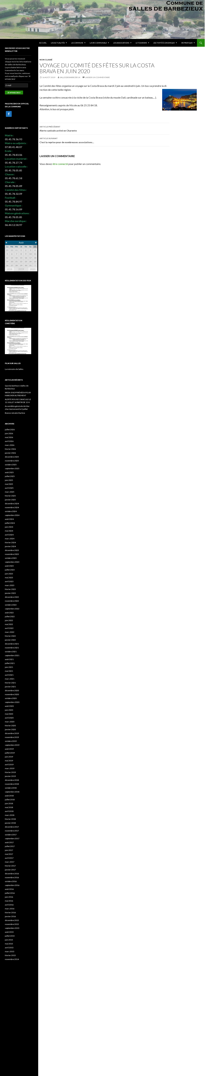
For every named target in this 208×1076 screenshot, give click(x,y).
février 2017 (10, 866)
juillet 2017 (10, 846)
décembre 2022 (12, 597)
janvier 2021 (10, 686)
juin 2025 (9, 480)
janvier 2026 (10, 453)
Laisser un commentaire (97, 77)
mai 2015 (9, 943)
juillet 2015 (10, 936)
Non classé (45, 59)
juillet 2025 (10, 476)
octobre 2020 (11, 698)
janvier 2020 (10, 729)
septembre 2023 (12, 562)
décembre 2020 (12, 690)
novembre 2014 (12, 959)
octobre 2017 (11, 834)
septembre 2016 (12, 885)
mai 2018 (9, 807)
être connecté (60, 163)
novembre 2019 (12, 737)
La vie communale (98, 43)
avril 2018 (9, 811)
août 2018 (9, 795)
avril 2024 (9, 534)
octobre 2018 (11, 788)
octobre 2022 (11, 605)
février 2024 (10, 542)
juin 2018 (9, 803)
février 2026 (10, 449)
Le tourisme (141, 43)
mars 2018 (9, 815)
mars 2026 (9, 445)
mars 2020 (9, 721)
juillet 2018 (10, 799)
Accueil (43, 43)
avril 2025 (9, 488)
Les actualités (58, 43)
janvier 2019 (10, 776)
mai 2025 (9, 484)
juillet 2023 (10, 570)
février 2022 (10, 636)
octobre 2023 (11, 558)
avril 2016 (9, 904)
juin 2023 (9, 573)
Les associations (121, 43)
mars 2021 (9, 679)
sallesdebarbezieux (70, 77)
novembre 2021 (12, 647)
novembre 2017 (12, 830)
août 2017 (9, 842)
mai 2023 (9, 577)
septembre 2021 (12, 655)
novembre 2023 (12, 554)
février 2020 (10, 725)
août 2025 (9, 472)
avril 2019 (9, 764)
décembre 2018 (12, 780)
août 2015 (9, 932)
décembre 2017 (12, 827)
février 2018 (10, 819)
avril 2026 (9, 441)
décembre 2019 (12, 733)
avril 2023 (9, 581)
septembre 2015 (12, 928)
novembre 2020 (12, 694)
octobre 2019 (11, 741)
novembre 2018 (12, 784)
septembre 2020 (12, 702)
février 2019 (10, 772)
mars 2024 (9, 538)
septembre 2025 (12, 468)
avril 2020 (9, 718)
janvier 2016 (10, 916)
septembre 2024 (12, 515)
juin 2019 (9, 756)
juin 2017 (9, 850)
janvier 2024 (10, 546)
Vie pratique (187, 43)
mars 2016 (9, 908)
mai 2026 (9, 437)
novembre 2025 (12, 460)
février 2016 (10, 912)
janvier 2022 (10, 640)
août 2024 (9, 519)
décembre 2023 (12, 550)
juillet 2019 (10, 753)
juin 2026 (9, 433)
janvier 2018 (10, 823)
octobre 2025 (11, 464)
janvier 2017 (10, 869)
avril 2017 (9, 858)
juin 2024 (9, 527)
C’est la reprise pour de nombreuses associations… (66, 140)
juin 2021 (9, 667)
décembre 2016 (12, 873)
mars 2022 (9, 632)
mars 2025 (9, 492)
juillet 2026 (10, 429)
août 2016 (9, 889)
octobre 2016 (11, 881)
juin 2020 (9, 710)
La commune (77, 43)
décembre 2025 (12, 457)
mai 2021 (9, 671)
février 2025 (10, 496)
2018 (9, 269)
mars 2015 (9, 951)
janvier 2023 (10, 593)
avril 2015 (9, 947)
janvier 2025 (10, 499)
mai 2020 (9, 714)
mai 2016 (9, 901)
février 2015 (10, 955)
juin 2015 (9, 940)
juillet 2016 (10, 893)
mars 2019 (9, 768)
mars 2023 (9, 585)
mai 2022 (9, 624)
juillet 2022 (10, 616)
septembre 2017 (12, 838)
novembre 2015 (12, 924)
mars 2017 (9, 862)
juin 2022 (9, 620)
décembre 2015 (12, 920)
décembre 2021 (12, 644)
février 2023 (10, 589)
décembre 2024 (12, 503)
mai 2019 (9, 760)
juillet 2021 (10, 663)
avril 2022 (9, 628)
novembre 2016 (12, 877)
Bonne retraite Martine (15, 413)
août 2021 (9, 659)
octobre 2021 (11, 651)
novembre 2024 (12, 507)
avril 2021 (9, 675)
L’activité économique (164, 43)
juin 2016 (9, 897)
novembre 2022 (12, 601)
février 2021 (10, 682)
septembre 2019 (12, 745)
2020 (32, 269)
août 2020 (9, 706)
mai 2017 (9, 854)
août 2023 (9, 566)
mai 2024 (9, 531)
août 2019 (9, 749)
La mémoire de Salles (14, 369)
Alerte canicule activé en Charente (58, 128)
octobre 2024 (11, 511)
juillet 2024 (10, 523)
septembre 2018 (12, 792)
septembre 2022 (12, 608)
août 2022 (9, 612)
